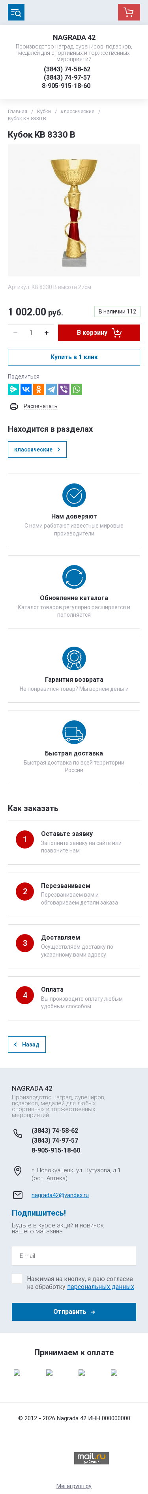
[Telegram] (51, 389)
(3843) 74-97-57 (67, 77)
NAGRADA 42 (74, 37)
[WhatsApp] (76, 389)
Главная (17, 111)
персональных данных (100, 1287)
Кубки (44, 111)
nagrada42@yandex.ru (60, 1195)
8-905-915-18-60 (66, 86)
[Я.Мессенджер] (13, 389)
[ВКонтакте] (26, 389)
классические (77, 111)
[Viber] (63, 389)
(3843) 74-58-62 (67, 69)
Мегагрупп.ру (74, 1486)
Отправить (69, 1311)
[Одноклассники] (38, 389)
